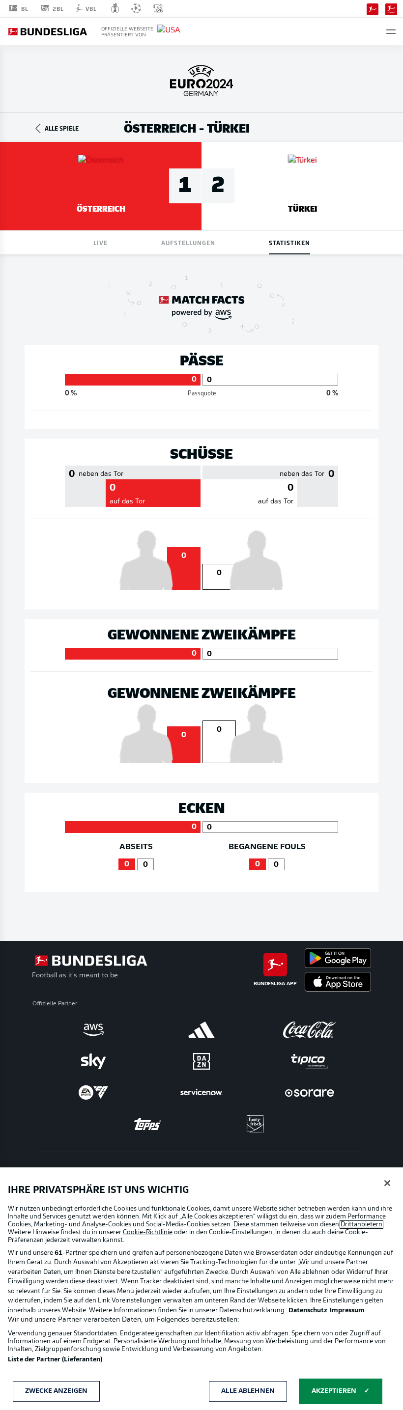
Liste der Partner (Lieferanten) (55, 1359)
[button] (391, 32)
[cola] (309, 1030)
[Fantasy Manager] (391, 8)
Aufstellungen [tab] (188, 242)
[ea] (93, 1093)
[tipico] (309, 1061)
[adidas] (201, 1030)
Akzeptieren (334, 1391)
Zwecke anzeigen (56, 1391)
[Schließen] (387, 1183)
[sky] (93, 1061)
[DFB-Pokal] (115, 8)
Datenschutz (307, 1310)
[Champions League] (136, 8)
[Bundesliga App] (372, 8)
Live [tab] (100, 242)
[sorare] (309, 1092)
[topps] (147, 1124)
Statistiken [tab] (289, 242)
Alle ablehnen (248, 1391)
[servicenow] (201, 1093)
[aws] (93, 1030)
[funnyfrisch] (255, 1124)
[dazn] (201, 1061)
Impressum (347, 1310)
